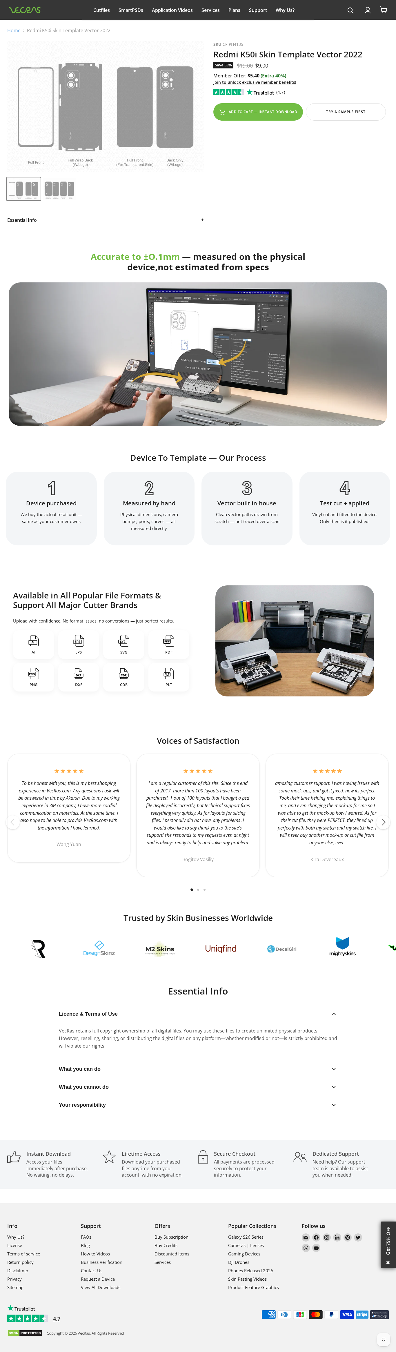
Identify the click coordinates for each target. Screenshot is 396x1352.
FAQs (86, 1237)
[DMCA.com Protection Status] (24, 1334)
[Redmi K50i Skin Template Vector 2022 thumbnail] (24, 188)
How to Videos (95, 1254)
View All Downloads (100, 1287)
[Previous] (13, 822)
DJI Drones (238, 1262)
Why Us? (285, 10)
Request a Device (98, 1279)
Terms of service (23, 1254)
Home (14, 30)
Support (258, 10)
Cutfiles (101, 10)
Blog (85, 1245)
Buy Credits (166, 1245)
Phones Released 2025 (250, 1270)
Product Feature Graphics (253, 1287)
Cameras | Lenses (246, 1245)
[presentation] (350, 10)
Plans (234, 10)
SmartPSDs (131, 10)
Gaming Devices (244, 1254)
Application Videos (172, 10)
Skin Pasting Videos (247, 1279)
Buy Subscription (171, 1237)
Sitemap (15, 1287)
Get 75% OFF (388, 1240)
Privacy (14, 1279)
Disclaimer (17, 1270)
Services (210, 10)
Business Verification (101, 1262)
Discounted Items (172, 1254)
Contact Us (91, 1270)
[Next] (383, 822)
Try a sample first (345, 111)
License (14, 1245)
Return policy (20, 1262)
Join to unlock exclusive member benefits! (254, 82)
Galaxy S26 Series (246, 1237)
